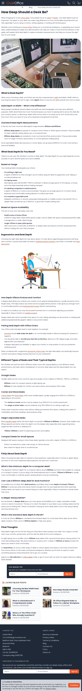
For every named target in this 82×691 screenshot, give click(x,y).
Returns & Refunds (50, 634)
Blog (44, 643)
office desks (28, 557)
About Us (46, 652)
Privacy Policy (48, 637)
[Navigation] (3, 3)
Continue (74, 685)
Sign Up (68, 574)
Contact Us (47, 646)
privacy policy (51, 689)
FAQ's (45, 649)
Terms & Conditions (51, 640)
